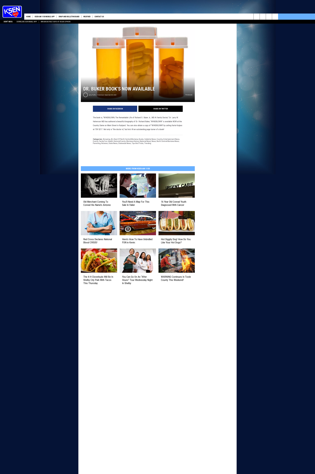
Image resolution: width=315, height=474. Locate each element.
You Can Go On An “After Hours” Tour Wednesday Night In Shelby (137, 280)
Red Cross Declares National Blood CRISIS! (97, 241)
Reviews (104, 143)
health (110, 141)
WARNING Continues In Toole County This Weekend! (176, 278)
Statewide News (124, 143)
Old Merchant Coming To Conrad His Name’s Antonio (97, 203)
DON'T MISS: (8, 22)
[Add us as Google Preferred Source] (263, 17)
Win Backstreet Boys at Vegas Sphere (56, 22)
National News (145, 141)
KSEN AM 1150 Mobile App (45, 17)
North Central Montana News (168, 141)
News (154, 141)
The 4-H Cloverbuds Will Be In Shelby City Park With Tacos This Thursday (98, 280)
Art (112, 139)
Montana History (132, 141)
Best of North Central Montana (126, 139)
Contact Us (99, 17)
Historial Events (120, 141)
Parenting (97, 143)
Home (28, 17)
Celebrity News (150, 139)
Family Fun (103, 141)
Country (160, 139)
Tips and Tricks (137, 143)
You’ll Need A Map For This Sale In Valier (135, 203)
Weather (86, 17)
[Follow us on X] (275, 17)
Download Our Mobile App (27, 22)
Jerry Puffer (92, 95)
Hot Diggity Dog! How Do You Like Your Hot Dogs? (176, 241)
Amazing (106, 139)
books (141, 139)
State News (113, 143)
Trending (147, 143)
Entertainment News (171, 139)
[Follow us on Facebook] (269, 17)
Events (95, 141)
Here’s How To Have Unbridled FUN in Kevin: (137, 241)
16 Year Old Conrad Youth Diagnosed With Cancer (173, 203)
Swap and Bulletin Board (69, 17)
